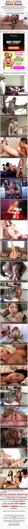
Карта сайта (12, 524)
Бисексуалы (18, 32)
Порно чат (12, 10)
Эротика (11, 32)
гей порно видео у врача (14, 504)
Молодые (6, 32)
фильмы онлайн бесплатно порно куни (13, 499)
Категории (7, 10)
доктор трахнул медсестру (13, 494)
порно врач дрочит (7, 501)
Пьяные (24, 32)
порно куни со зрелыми (16, 498)
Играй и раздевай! (19, 10)
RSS (18, 524)
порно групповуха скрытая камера (9, 496)
